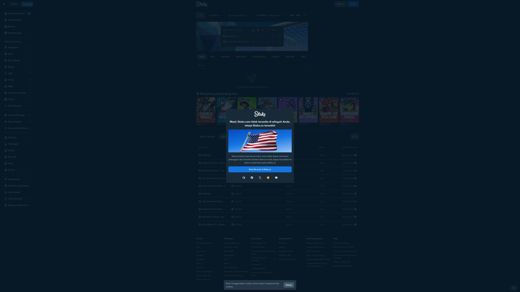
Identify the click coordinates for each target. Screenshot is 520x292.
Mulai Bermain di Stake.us (260, 169)
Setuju (289, 284)
